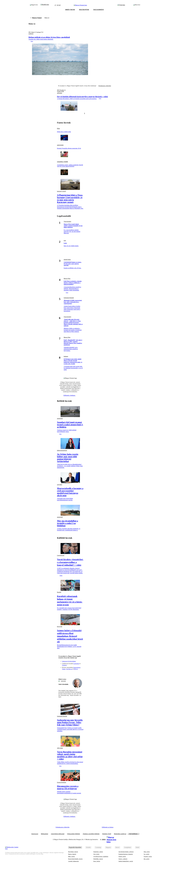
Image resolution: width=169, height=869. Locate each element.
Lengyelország (60, 555)
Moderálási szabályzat (120, 834)
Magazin (108, 847)
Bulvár (117, 847)
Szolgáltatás (127, 847)
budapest (66, 356)
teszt (65, 240)
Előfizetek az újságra (107, 827)
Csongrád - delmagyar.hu (73, 861)
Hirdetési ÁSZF (106, 834)
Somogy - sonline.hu (123, 858)
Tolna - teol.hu (147, 851)
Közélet (88, 847)
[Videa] (73, 673)
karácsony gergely (61, 191)
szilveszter (59, 93)
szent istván (60, 145)
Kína (58, 128)
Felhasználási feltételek (73, 834)
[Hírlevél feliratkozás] (61, 673)
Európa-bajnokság (61, 782)
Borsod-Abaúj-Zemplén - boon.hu (75, 858)
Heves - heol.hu (96, 861)
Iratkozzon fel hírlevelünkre (69, 661)
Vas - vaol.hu (146, 854)
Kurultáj (59, 592)
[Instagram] (67, 673)
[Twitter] (70, 673)
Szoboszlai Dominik (69, 297)
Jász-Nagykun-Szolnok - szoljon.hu (126, 851)
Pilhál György (62, 679)
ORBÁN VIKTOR (70, 9)
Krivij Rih (59, 626)
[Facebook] (64, 673)
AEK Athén (60, 748)
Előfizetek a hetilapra (69, 395)
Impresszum (34, 834)
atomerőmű (60, 418)
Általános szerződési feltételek (91, 834)
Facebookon (76, 663)
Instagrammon (76, 667)
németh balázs (67, 259)
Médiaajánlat (44, 834)
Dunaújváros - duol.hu (98, 851)
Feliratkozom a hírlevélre (104, 85)
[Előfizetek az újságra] (121, 5)
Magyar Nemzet (37, 17)
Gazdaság (98, 847)
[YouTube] (77, 673)
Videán (63, 669)
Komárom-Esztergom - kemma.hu (126, 854)
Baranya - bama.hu (72, 854)
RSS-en (76, 669)
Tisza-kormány (67, 221)
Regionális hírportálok (75, 847)
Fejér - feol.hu (96, 854)
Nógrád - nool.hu (122, 856)
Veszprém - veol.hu (148, 856)
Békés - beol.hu (71, 856)
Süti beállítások (133, 834)
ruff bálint (59, 484)
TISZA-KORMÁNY (98, 9)
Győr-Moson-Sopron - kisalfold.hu (100, 856)
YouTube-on (69, 669)
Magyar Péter (67, 278)
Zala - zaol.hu (146, 858)
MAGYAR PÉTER (84, 9)
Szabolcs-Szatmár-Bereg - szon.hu (126, 861)
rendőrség (31, 33)
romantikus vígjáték (62, 161)
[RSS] (80, 673)
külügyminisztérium (62, 450)
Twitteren (64, 665)
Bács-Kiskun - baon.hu (73, 851)
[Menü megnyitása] (136, 5)
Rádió (137, 847)
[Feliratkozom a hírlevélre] (44, 5)
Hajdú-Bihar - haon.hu (98, 858)
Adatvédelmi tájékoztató (57, 834)
